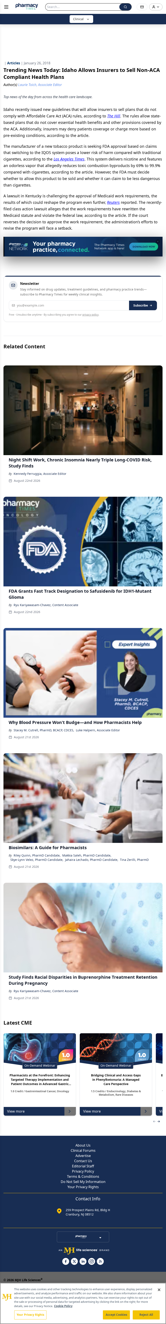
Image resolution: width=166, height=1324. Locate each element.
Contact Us (83, 1160)
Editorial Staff (83, 1166)
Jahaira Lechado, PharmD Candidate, (91, 860)
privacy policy (90, 314)
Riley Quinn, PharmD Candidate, (37, 855)
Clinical (78, 19)
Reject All (146, 1315)
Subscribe (140, 305)
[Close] (159, 1290)
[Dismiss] (158, 241)
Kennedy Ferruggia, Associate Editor (40, 474)
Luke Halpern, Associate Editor (98, 730)
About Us (83, 1145)
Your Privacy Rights (83, 1186)
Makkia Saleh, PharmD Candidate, (86, 855)
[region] (83, 1303)
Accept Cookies (116, 1315)
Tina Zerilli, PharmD (134, 860)
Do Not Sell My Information (83, 1181)
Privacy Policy (83, 1171)
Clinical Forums (83, 1150)
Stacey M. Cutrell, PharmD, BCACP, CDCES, (44, 730)
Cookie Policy (63, 1306)
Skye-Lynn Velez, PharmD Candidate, (36, 860)
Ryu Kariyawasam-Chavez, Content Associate (46, 605)
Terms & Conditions (83, 1176)
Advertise (83, 1155)
